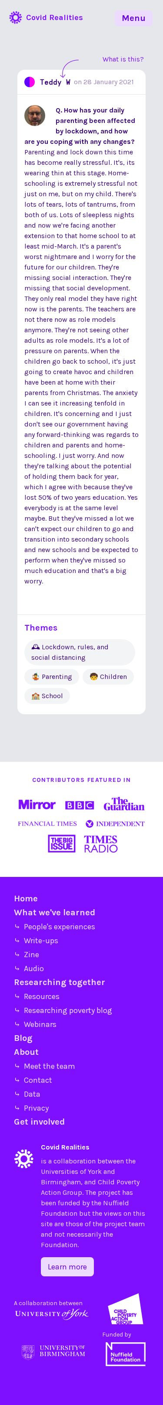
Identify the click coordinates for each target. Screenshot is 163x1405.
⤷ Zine (26, 954)
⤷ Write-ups (36, 940)
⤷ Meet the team (44, 1066)
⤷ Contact (33, 1080)
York (95, 1171)
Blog (23, 1038)
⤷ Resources (37, 996)
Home (26, 898)
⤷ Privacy (31, 1108)
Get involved (39, 1122)
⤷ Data (27, 1094)
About (26, 1052)
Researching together (59, 982)
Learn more (67, 1267)
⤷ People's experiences (54, 926)
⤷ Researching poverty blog (63, 1010)
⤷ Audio (29, 968)
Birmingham (61, 1182)
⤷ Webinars (35, 1024)
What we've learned (54, 912)
